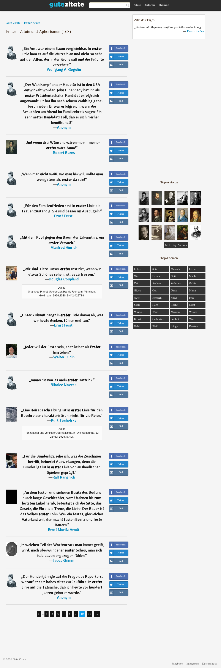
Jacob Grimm (63, 560)
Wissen (193, 312)
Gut (154, 290)
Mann (192, 290)
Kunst (137, 319)
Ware (155, 312)
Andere (156, 283)
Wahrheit (176, 283)
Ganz (174, 290)
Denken (193, 326)
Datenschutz (209, 663)
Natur (174, 297)
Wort (192, 319)
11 (89, 614)
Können (157, 297)
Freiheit (175, 319)
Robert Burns (64, 152)
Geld (137, 326)
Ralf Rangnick (63, 477)
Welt (136, 276)
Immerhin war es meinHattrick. (62, 379)
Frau (191, 297)
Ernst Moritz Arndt (63, 529)
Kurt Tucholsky (63, 420)
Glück (137, 290)
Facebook (177, 663)
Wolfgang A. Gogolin (64, 69)
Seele (137, 305)
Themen (163, 5)
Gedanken (158, 319)
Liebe (192, 269)
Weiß (155, 326)
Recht (174, 305)
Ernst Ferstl (63, 215)
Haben (156, 276)
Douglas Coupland (64, 279)
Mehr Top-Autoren (176, 245)
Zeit (136, 283)
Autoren (149, 5)
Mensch (175, 269)
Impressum (192, 663)
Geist (192, 305)
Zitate (137, 5)
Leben (137, 269)
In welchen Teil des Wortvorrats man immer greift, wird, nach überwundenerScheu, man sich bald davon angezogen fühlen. (62, 550)
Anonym (64, 127)
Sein (155, 269)
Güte (137, 297)
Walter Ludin (63, 356)
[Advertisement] (169, 109)
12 (96, 614)
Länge (174, 326)
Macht (193, 276)
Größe (192, 283)
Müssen (175, 312)
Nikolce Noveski (64, 384)
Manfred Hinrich (64, 247)
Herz (155, 305)
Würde (138, 312)
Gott (173, 276)
